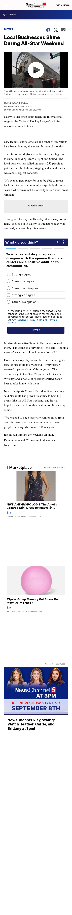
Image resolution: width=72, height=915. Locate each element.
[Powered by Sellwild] (60, 664)
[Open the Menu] (6, 5)
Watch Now (62, 5)
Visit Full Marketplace (54, 467)
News (8, 29)
